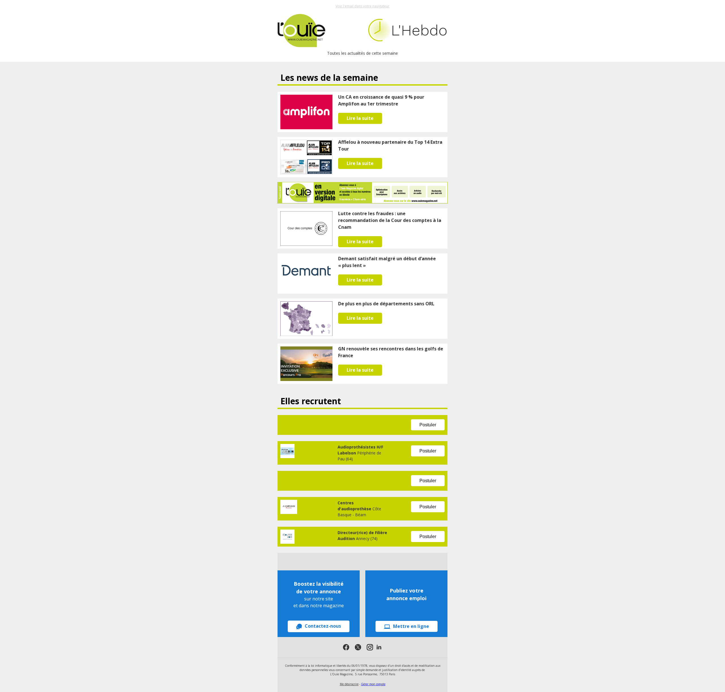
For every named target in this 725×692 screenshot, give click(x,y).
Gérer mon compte (373, 684)
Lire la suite (360, 118)
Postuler (427, 424)
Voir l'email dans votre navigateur (362, 6)
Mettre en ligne (411, 626)
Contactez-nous (323, 626)
